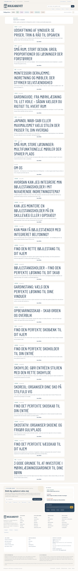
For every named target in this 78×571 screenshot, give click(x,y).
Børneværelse (24, 502)
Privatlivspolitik (26, 1)
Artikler (14, 1)
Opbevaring (37, 12)
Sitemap (73, 568)
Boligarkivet (7, 12)
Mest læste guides (8, 541)
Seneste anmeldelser (68, 12)
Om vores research (20, 1)
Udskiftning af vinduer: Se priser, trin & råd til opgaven (37, 32)
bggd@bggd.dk (59, 548)
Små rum (49, 527)
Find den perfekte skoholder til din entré (36, 351)
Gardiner (10, 502)
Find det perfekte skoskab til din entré (37, 408)
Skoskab (48, 509)
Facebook (16, 529)
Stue (6, 502)
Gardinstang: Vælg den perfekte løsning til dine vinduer (34, 291)
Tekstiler (42, 12)
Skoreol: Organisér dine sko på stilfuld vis (37, 389)
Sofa (19, 502)
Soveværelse (50, 519)
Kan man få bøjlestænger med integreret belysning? (37, 232)
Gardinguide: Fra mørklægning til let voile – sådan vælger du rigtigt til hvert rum (38, 101)
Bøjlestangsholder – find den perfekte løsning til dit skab (37, 270)
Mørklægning (31, 544)
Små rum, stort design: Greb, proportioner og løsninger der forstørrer (38, 54)
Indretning (27, 12)
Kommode (30, 541)
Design (21, 12)
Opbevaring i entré (37, 527)
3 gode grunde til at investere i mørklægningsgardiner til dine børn (38, 468)
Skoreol (58, 509)
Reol (29, 542)
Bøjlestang (36, 524)
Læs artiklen (39, 41)
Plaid (29, 539)
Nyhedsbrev (69, 1)
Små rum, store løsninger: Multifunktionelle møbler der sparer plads (37, 149)
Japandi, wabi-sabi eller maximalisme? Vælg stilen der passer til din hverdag (37, 125)
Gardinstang (53, 509)
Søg (72, 6)
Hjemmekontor (50, 525)
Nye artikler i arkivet (8, 546)
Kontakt (63, 520)
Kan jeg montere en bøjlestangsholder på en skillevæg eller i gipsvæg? (35, 210)
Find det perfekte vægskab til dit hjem (37, 446)
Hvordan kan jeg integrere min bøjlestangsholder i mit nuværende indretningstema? (38, 187)
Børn (17, 12)
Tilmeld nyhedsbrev (37, 499)
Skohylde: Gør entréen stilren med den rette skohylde (38, 370)
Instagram (6, 529)
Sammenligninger (63, 1)
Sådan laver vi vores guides (67, 519)
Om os (18, 167)
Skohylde (62, 509)
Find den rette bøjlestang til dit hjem (37, 251)
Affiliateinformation (65, 524)
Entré (49, 520)
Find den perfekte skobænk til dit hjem (38, 332)
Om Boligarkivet (65, 517)
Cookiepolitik (64, 527)
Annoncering (64, 522)
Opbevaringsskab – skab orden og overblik (37, 313)
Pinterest (11, 529)
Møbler (32, 12)
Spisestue (50, 524)
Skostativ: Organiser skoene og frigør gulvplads (38, 427)
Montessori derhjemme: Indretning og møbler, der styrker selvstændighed (34, 78)
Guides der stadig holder (9, 544)
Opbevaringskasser (32, 546)
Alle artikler (22, 527)
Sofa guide (36, 525)
